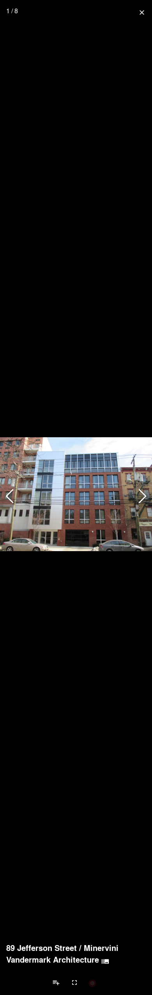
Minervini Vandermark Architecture (62, 953)
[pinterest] (92, 982)
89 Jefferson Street (41, 948)
